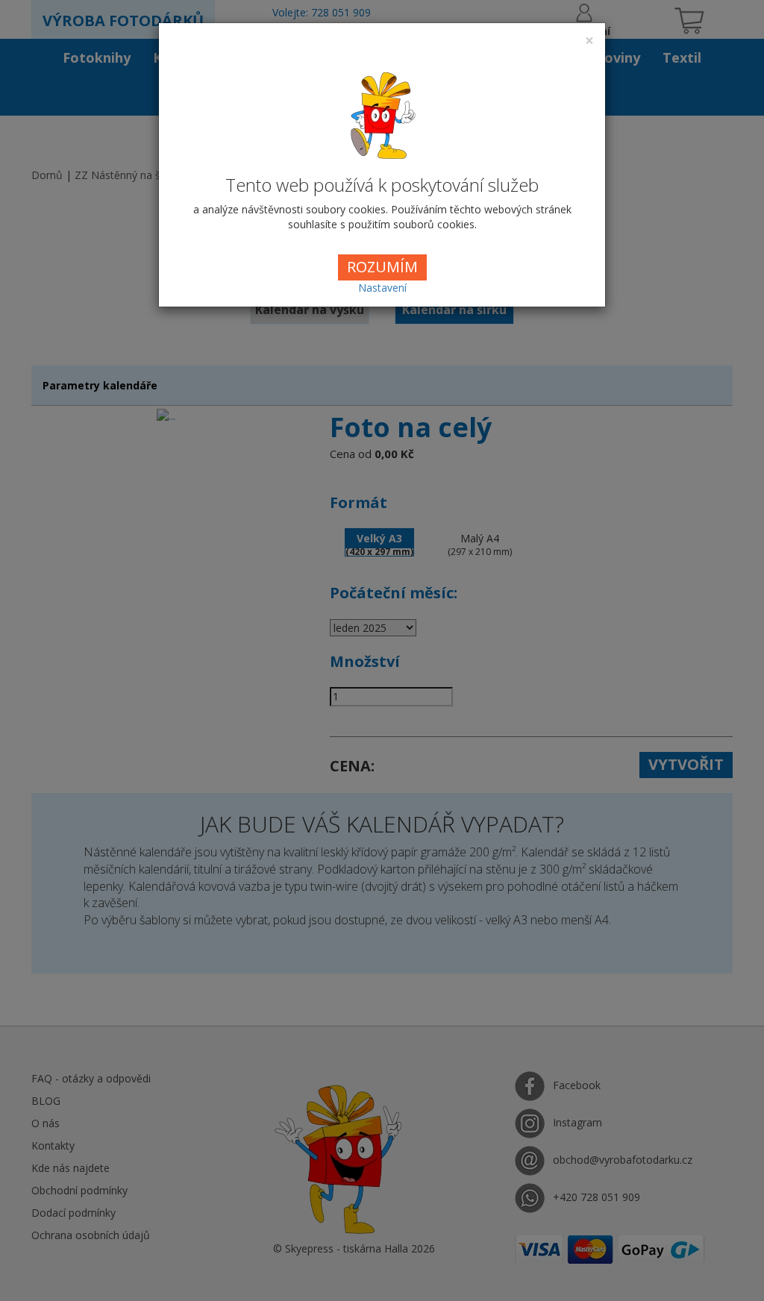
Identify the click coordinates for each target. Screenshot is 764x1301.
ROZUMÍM (382, 267)
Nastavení (382, 287)
